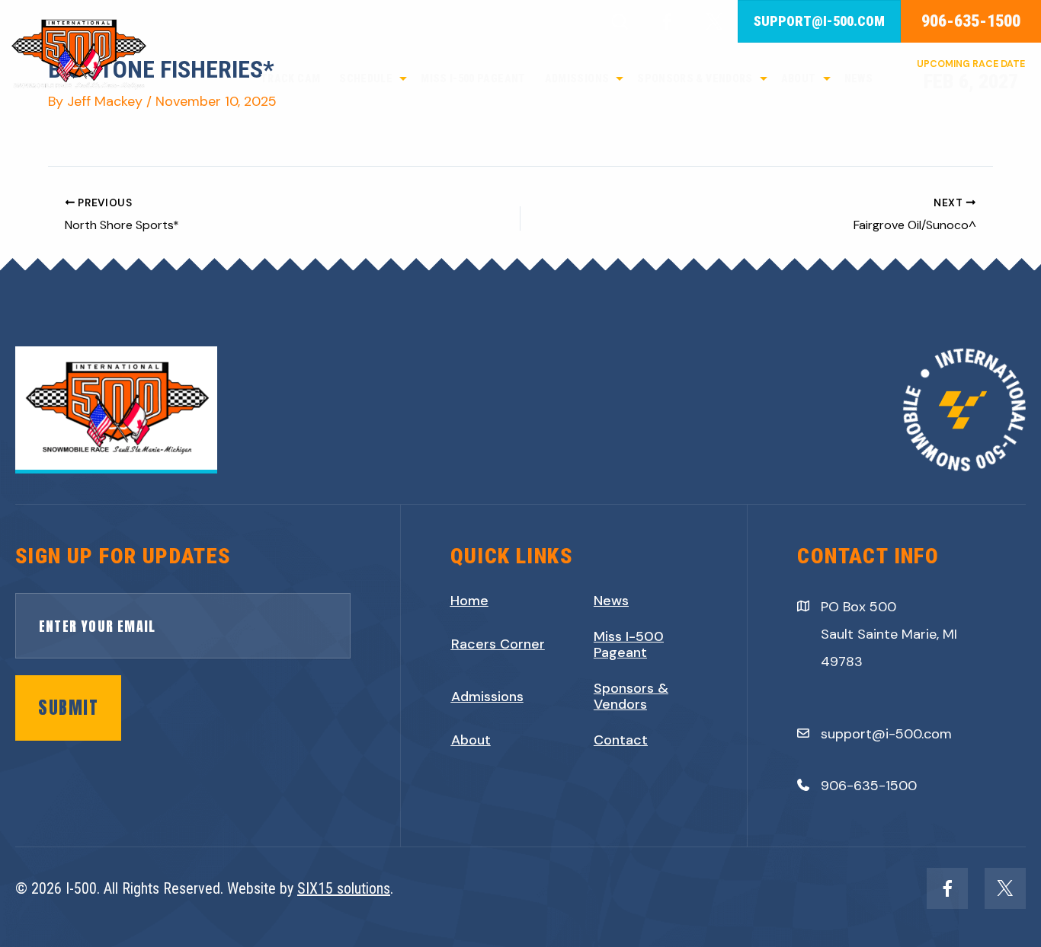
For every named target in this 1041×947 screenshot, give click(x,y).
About (471, 740)
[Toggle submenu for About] (827, 79)
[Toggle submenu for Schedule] (403, 79)
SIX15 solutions (343, 888)
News (611, 601)
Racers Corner (498, 644)
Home (469, 601)
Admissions (487, 697)
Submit (68, 707)
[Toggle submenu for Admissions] (619, 79)
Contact (621, 740)
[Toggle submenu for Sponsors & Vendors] (763, 79)
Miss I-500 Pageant (629, 645)
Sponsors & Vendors (631, 697)
